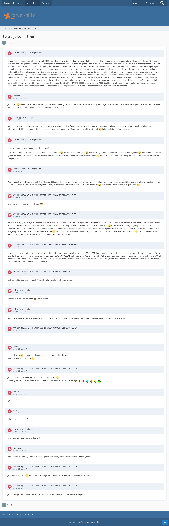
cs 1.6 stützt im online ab (23, 290)
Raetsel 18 (17, 391)
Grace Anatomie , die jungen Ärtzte (27, 52)
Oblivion (16, 95)
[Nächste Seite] (11, 42)
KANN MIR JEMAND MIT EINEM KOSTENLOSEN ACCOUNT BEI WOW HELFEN (45, 195)
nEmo (15, 55)
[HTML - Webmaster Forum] (84, 16)
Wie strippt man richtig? (23, 117)
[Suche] (162, 3)
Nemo (15, 346)
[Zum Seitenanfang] (165, 522)
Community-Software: (84, 522)
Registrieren (151, 3)
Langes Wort (18, 448)
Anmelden (137, 3)
